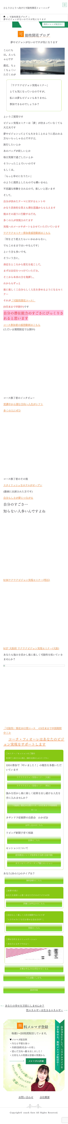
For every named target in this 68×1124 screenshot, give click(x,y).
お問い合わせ (25, 1097)
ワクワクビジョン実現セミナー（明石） (34, 785)
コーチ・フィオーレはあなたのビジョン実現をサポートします (33, 741)
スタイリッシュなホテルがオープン (22, 485)
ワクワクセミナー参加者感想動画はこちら (26, 233)
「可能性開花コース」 (23, 300)
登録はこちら (34, 927)
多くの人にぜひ (12, 410)
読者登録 (34, 989)
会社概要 (45, 1097)
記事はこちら (34, 840)
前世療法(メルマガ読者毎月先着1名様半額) (34, 854)
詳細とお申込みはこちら (34, 903)
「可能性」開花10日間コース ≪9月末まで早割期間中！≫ (34, 807)
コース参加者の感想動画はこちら (21, 325)
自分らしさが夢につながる (18, 497)
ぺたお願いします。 (34, 977)
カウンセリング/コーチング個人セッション (34, 863)
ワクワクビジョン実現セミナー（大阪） (34, 777)
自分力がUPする (26, 24)
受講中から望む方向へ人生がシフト (23, 404)
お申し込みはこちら (34, 824)
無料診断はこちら (34, 880)
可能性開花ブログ (18, 17)
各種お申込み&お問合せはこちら (34, 968)
